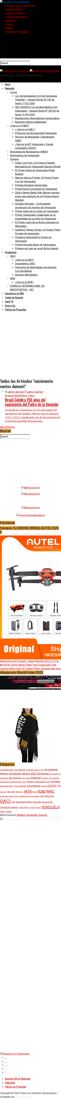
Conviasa (55, 781)
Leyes (13, 92)
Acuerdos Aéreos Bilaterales (30, 122)
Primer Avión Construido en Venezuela (36, 188)
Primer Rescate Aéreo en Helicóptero (35, 244)
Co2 (48, 782)
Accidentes (20, 770)
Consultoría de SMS (14, 293)
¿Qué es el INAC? (19, 125)
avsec (24, 782)
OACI (13, 256)
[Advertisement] (30, 348)
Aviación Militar (15, 782)
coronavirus (34, 785)
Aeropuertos (15, 778)
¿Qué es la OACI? (24, 259)
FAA (8, 791)
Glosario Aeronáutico (16, 16)
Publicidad (10, 1083)
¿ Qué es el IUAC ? (25, 129)
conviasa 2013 (7, 786)
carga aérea (40, 782)
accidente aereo (7, 770)
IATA (12, 278)
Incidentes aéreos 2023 (9, 796)
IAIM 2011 (19, 792)
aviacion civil (47, 778)
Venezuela (9, 88)
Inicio (7, 84)
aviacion (36, 777)
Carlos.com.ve (23, 1096)
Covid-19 (9, 301)
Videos (9, 24)
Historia (14, 159)
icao (42, 791)
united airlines (35, 807)
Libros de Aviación (15, 13)
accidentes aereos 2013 (35, 770)
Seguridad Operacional (43, 802)
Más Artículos (7, 427)
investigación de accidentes (29, 796)
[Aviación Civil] (30, 515)
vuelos (9, 811)
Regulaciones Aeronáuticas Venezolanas (37, 118)
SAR (13, 802)
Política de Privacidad (17, 31)
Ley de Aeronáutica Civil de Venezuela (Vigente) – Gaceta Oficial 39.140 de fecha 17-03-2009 (36, 100)
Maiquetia (49, 796)
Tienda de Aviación (14, 297)
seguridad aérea (24, 802)
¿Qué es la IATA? (24, 282)
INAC (50, 791)
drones (3, 792)
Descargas (11, 20)
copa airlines (20, 786)
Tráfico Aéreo (23, 808)
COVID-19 (54, 786)
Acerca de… (10, 305)
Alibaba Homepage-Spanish (32, 815)
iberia (34, 792)
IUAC (42, 796)
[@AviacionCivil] (30, 487)
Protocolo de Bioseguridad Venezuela (36, 133)
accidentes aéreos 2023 (22, 773)
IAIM (13, 792)
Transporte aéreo (9, 807)
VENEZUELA (50, 807)
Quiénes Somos (14, 9)
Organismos (11, 252)
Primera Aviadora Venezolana (31, 185)
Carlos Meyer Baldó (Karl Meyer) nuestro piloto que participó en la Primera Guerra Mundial (37, 196)
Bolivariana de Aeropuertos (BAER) (29, 151)
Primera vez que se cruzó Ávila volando (36, 248)
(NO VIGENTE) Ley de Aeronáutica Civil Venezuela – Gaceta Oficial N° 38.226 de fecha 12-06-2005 (37, 111)
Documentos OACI (25, 263)
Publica (9, 27)
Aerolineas (43, 773)
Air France (26, 778)
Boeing (30, 781)
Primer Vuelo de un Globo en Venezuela (36, 211)
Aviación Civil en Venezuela (20, 5)
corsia (44, 786)
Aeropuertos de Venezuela (24, 155)
